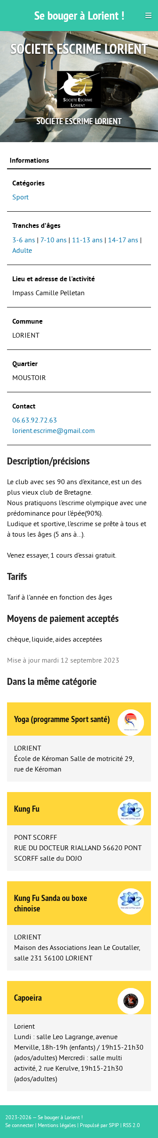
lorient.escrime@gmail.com (53, 431)
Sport (20, 197)
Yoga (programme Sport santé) (62, 719)
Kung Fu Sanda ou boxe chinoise (50, 903)
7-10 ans (53, 240)
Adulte (22, 251)
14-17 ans (123, 240)
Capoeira (28, 997)
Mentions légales (57, 1125)
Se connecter (19, 1125)
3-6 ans (23, 240)
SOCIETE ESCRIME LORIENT (79, 121)
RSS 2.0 (131, 1125)
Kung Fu (27, 808)
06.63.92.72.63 (34, 420)
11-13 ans (87, 240)
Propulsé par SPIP (99, 1125)
